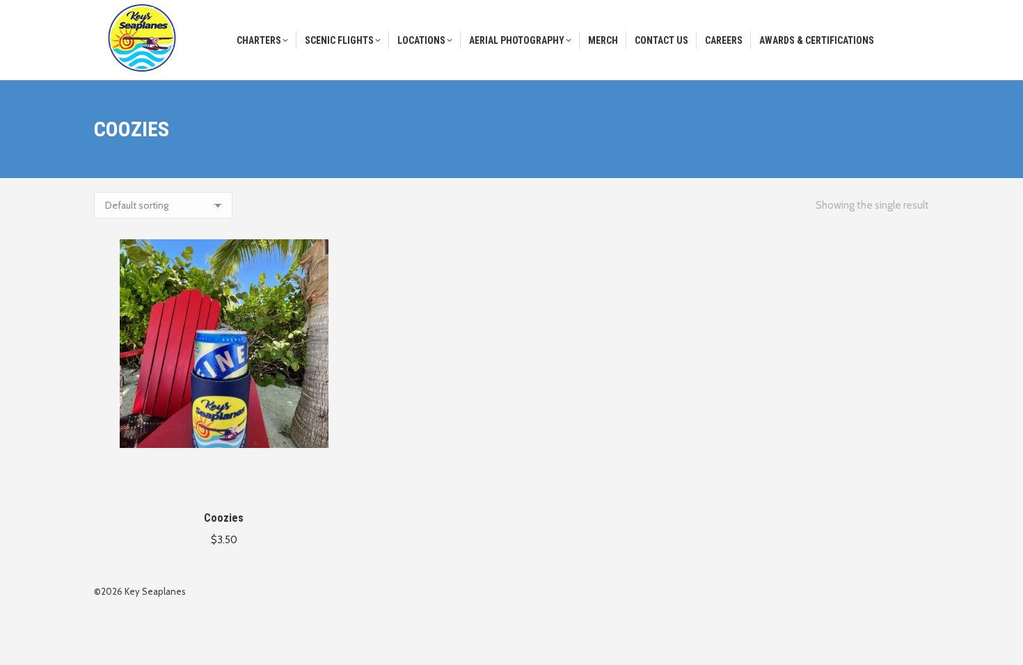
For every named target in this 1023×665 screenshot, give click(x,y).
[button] (335, 481)
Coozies (224, 517)
